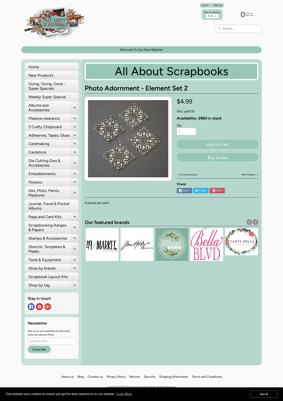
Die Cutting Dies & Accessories (53, 163)
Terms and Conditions (207, 377)
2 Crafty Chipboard (53, 128)
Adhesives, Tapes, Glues (53, 136)
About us (67, 377)
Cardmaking (53, 144)
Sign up (218, 5)
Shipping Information (173, 377)
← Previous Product (187, 174)
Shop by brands (53, 269)
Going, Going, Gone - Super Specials (46, 86)
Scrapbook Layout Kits (48, 276)
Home (33, 67)
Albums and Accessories (53, 108)
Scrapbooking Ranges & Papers (53, 227)
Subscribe (39, 349)
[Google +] (47, 306)
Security (149, 377)
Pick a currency (212, 12)
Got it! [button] (264, 394)
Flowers (53, 183)
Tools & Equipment (53, 260)
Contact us (95, 377)
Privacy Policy (116, 377)
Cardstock (53, 153)
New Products (40, 75)
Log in (205, 5)
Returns (134, 377)
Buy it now (217, 157)
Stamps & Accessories (53, 239)
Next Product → (249, 174)
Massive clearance (53, 119)
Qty (179, 125)
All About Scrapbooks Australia (141, 386)
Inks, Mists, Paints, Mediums (53, 193)
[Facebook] (31, 306)
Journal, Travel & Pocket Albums (49, 206)
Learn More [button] (124, 394)
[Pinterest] (39, 306)
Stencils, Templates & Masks (53, 249)
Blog (81, 377)
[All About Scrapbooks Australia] (55, 23)
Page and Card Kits (53, 217)
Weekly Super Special (47, 97)
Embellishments (53, 174)
